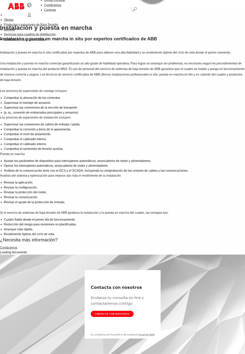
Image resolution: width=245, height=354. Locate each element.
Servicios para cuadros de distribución (30, 34)
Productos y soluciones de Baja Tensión (31, 24)
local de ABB (146, 334)
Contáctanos (52, 5)
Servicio (9, 29)
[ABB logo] (16, 6)
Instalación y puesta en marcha (25, 39)
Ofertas (9, 19)
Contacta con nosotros (112, 313)
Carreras (50, 9)
